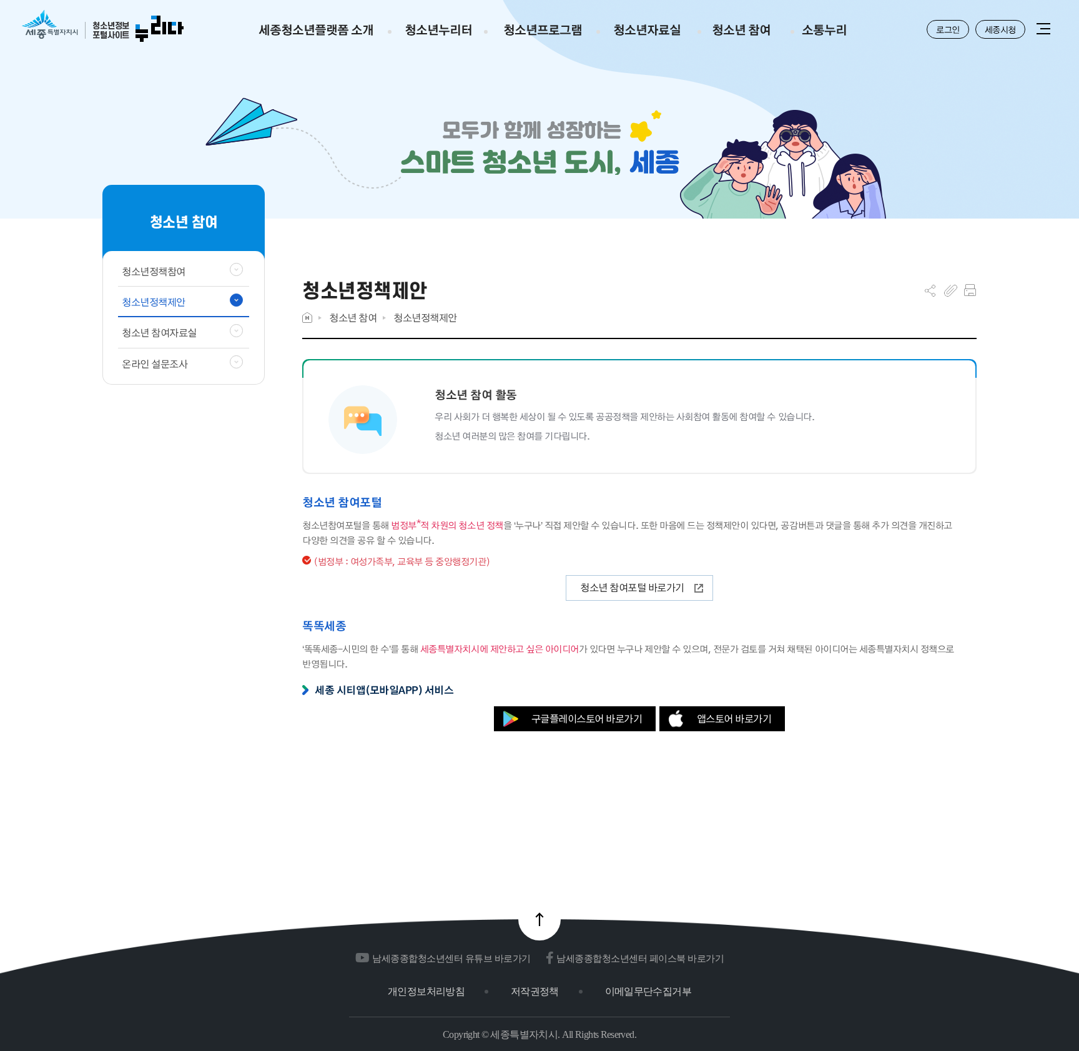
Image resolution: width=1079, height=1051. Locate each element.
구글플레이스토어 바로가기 (587, 718)
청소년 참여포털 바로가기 (632, 587)
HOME (307, 317)
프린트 (970, 290)
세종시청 (1000, 29)
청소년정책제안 (425, 317)
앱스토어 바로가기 (734, 718)
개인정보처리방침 (426, 991)
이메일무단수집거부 (648, 991)
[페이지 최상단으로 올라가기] (539, 919)
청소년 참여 (353, 317)
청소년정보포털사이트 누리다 (103, 26)
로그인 (948, 29)
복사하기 (950, 290)
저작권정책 (535, 991)
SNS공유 (930, 290)
